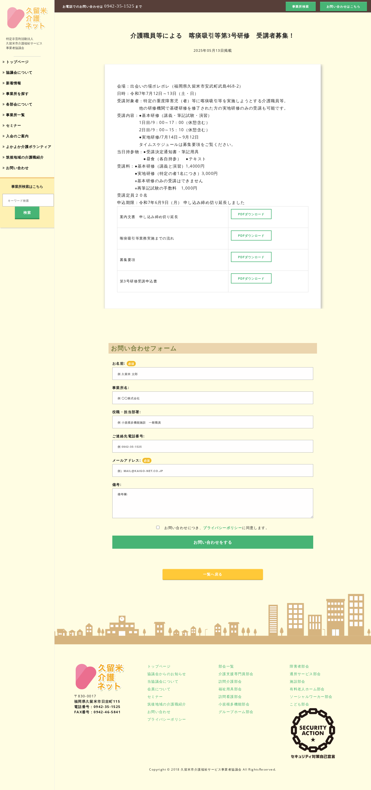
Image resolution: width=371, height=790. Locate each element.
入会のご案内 (17, 136)
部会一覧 (226, 666)
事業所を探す (17, 93)
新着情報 (13, 83)
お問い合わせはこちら (343, 6)
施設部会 (297, 681)
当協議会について (162, 681)
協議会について (19, 72)
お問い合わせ (17, 167)
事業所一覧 (15, 114)
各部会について (19, 104)
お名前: (123, 363)
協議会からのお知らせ (166, 673)
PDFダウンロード (251, 214)
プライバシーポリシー (222, 527)
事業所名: (120, 387)
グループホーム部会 (236, 711)
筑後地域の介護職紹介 (24, 157)
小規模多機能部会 (234, 704)
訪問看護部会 (230, 696)
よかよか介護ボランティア (28, 146)
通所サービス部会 (305, 673)
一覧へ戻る (213, 574)
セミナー (13, 125)
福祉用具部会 (230, 689)
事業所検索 (300, 6)
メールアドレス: (131, 460)
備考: (116, 484)
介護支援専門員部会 (236, 673)
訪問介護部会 (230, 681)
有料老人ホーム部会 (307, 689)
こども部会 (299, 704)
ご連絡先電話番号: (128, 436)
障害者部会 (299, 666)
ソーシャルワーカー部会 (311, 696)
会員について (159, 689)
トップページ (17, 61)
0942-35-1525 (119, 6)
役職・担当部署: (126, 412)
